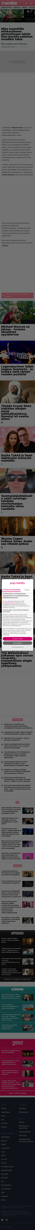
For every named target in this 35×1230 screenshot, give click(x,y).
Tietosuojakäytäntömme (17, 647)
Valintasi (26, 590)
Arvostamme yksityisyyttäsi (11, 589)
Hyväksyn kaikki (17, 639)
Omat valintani (17, 643)
